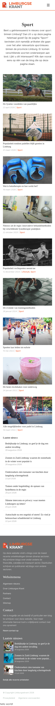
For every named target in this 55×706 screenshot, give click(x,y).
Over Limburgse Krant (13, 588)
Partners (7, 593)
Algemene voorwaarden (29, 698)
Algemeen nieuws (11, 583)
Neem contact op (10, 630)
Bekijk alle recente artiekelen (16, 680)
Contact (7, 598)
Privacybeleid (9, 698)
